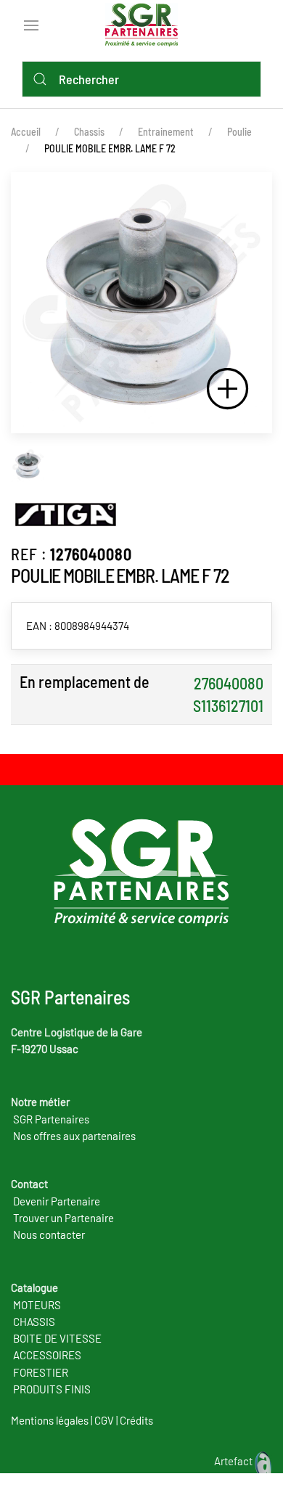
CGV (104, 1420)
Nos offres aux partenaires (74, 1135)
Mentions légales (50, 1420)
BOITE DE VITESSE (57, 1338)
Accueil (26, 132)
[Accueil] (145, 22)
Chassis (89, 132)
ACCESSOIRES (47, 1354)
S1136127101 (228, 705)
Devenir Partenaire (56, 1201)
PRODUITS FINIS (52, 1389)
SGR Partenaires (51, 1119)
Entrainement (166, 132)
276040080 (228, 682)
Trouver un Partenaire (63, 1217)
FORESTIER (40, 1372)
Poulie (239, 132)
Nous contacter (49, 1234)
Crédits (136, 1420)
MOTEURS (37, 1304)
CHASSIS (34, 1321)
